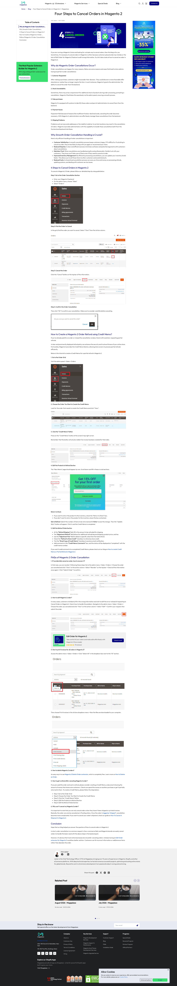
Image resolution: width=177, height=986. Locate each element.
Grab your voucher (87, 496)
